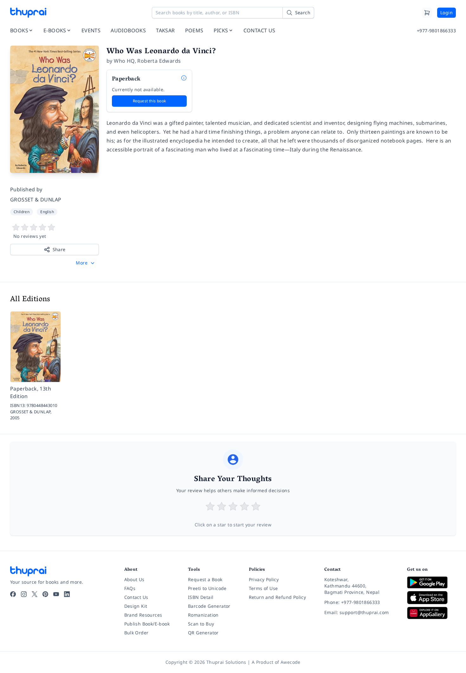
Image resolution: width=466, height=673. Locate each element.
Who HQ (124, 60)
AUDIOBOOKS (128, 30)
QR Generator (203, 633)
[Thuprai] (28, 13)
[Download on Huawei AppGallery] (431, 613)
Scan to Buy (201, 624)
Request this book (149, 101)
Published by (26, 189)
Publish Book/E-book (147, 624)
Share (59, 249)
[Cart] (427, 13)
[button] (86, 263)
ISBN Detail (200, 597)
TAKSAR (165, 30)
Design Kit (135, 606)
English (47, 211)
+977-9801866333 (436, 31)
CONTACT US (259, 30)
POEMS (194, 30)
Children (21, 211)
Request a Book (205, 579)
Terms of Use (263, 588)
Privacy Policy (264, 579)
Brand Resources (143, 615)
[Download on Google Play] (431, 582)
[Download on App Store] (431, 598)
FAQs (130, 588)
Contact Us (136, 597)
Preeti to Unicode (207, 588)
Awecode (291, 662)
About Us (134, 579)
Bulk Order (136, 633)
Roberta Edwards (159, 60)
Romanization (203, 615)
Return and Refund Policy (277, 597)
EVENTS (90, 30)
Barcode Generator (209, 606)
